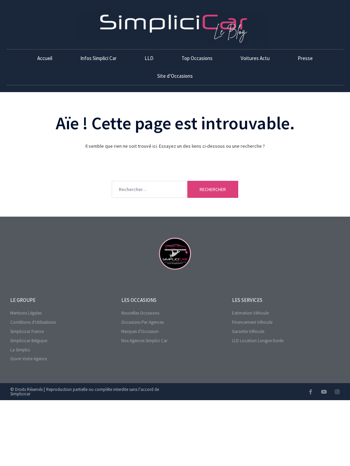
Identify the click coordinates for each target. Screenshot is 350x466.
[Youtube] (323, 391)
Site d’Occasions (175, 76)
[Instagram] (337, 391)
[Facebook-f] (310, 391)
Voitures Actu (255, 58)
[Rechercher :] (149, 179)
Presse (305, 58)
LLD (149, 58)
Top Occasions (197, 58)
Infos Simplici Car (98, 58)
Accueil (44, 58)
